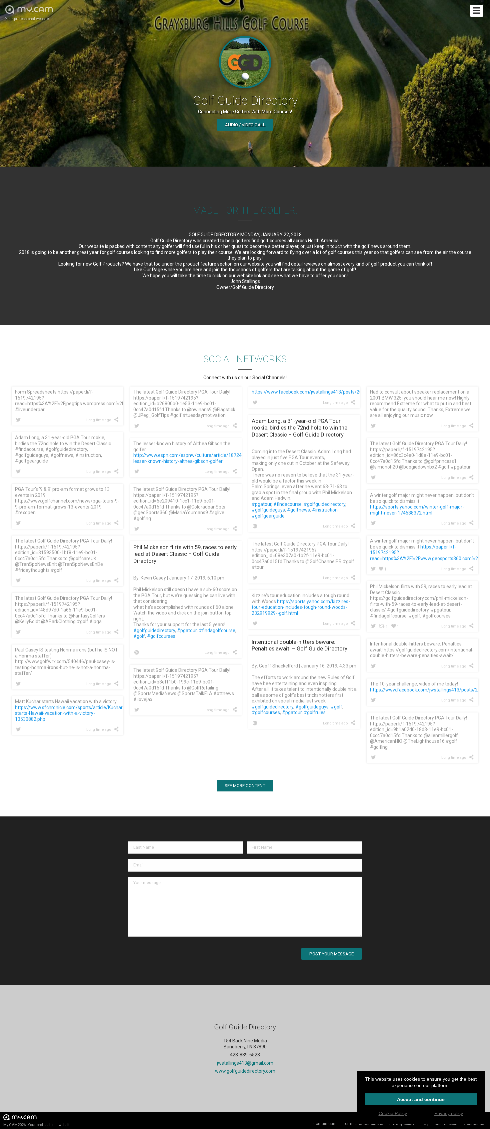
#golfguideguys (268, 510)
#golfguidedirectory (324, 504)
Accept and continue (421, 1099)
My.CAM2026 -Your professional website (37, 1125)
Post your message (331, 953)
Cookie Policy (393, 1113)
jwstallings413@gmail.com (245, 1063)
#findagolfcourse (217, 630)
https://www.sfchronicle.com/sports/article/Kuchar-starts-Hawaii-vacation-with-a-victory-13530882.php (69, 713)
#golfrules (315, 712)
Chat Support (446, 1123)
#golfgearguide (268, 516)
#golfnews (298, 510)
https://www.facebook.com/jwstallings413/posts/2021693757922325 (325, 392)
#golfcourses (161, 636)
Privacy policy (401, 1123)
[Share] (117, 419)
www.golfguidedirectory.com (245, 1071)
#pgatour (261, 504)
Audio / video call (245, 124)
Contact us (474, 1123)
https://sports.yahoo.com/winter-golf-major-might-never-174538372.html (417, 510)
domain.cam (325, 1123)
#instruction (325, 510)
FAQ (424, 1123)
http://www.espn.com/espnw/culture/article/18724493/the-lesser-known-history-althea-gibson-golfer (196, 458)
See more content (245, 785)
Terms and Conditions (363, 1123)
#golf (139, 636)
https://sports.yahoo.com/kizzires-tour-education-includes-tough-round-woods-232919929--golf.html (301, 607)
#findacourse (287, 504)
